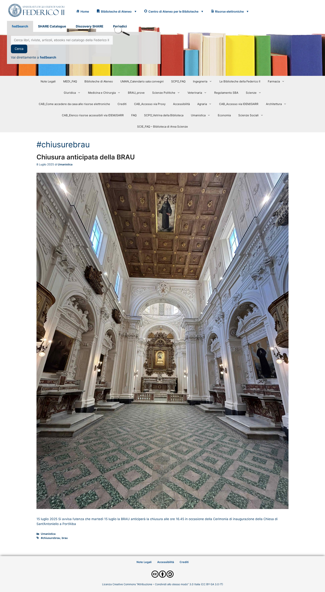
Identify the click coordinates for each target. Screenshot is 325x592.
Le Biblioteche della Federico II (239, 81)
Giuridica (70, 92)
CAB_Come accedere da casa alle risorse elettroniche (74, 104)
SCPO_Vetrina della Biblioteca (163, 115)
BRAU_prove (136, 92)
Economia (224, 115)
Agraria (202, 104)
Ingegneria (200, 81)
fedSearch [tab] (20, 26)
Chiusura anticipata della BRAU (85, 157)
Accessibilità (181, 104)
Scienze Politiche (163, 92)
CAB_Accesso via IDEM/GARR (238, 104)
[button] (116, 11)
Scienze (251, 92)
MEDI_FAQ (70, 81)
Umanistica (198, 115)
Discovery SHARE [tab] (89, 26)
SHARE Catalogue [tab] (52, 26)
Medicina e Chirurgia (102, 92)
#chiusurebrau (50, 537)
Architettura (274, 104)
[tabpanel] (84, 48)
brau (65, 537)
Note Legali (48, 81)
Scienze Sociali (248, 115)
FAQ (134, 115)
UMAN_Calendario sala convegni (142, 81)
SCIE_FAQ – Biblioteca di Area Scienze (162, 126)
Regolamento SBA (226, 92)
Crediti (122, 104)
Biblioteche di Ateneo (98, 81)
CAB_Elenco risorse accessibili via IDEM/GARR (93, 115)
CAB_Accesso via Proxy (150, 104)
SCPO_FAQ (178, 81)
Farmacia (274, 81)
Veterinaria (195, 92)
